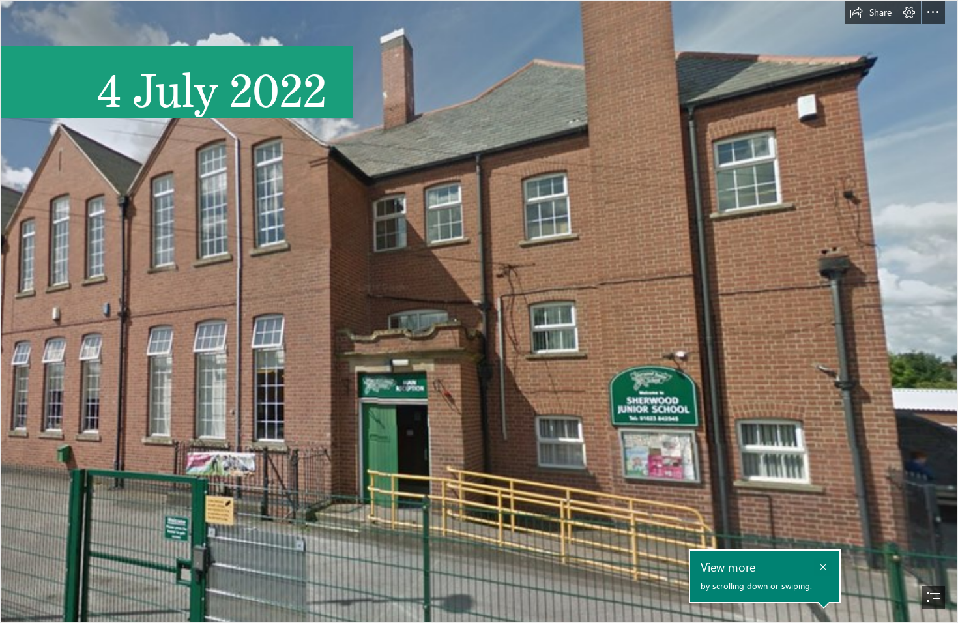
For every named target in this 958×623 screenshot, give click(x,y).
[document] (479, 311)
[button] (871, 12)
